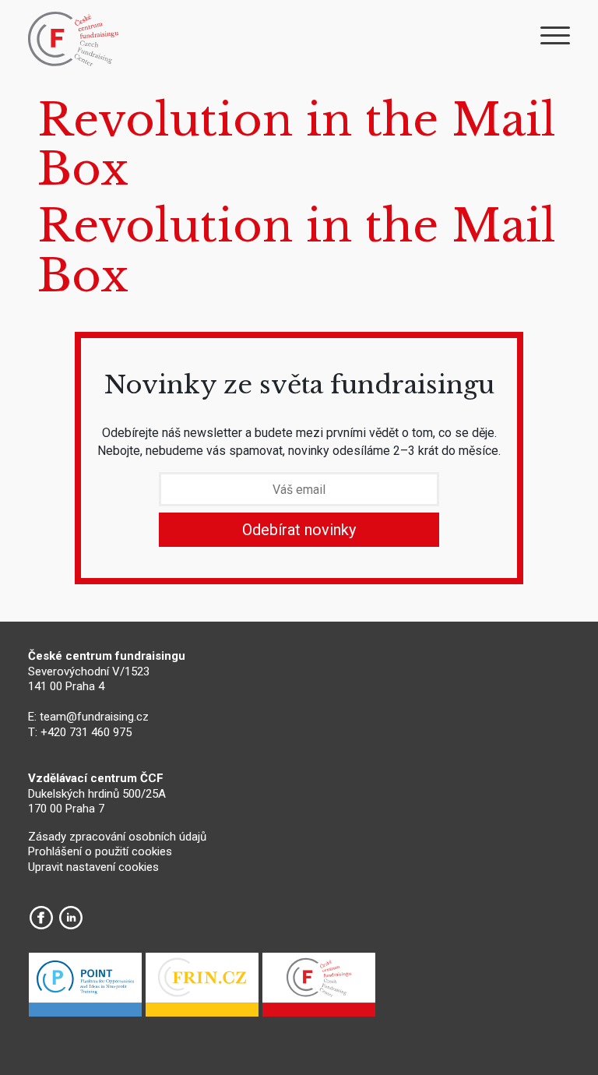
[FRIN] (202, 988)
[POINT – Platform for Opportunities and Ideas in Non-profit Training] (85, 988)
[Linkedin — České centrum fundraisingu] (71, 917)
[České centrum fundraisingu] (74, 39)
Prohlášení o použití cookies (100, 851)
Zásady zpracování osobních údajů (117, 837)
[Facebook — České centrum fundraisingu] (41, 917)
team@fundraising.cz (94, 717)
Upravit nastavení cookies (93, 867)
